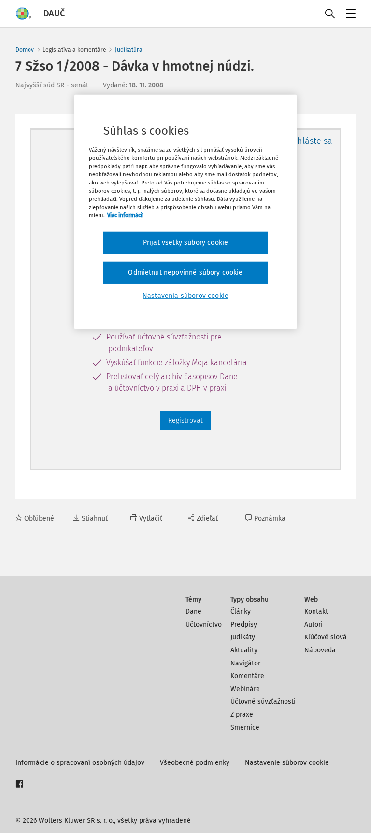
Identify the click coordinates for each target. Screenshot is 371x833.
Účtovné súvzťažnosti (263, 701)
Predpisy (243, 625)
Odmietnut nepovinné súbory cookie (185, 272)
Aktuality (243, 650)
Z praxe (241, 714)
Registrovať (185, 420)
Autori (313, 625)
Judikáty (242, 637)
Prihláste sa (309, 141)
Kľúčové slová (325, 637)
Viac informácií (125, 215)
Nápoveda (320, 650)
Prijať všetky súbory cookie (185, 243)
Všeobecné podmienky (194, 763)
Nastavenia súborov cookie (185, 295)
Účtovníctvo (204, 625)
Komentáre (247, 676)
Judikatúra (129, 49)
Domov (24, 49)
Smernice (244, 727)
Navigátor (245, 663)
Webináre (245, 689)
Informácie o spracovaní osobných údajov (79, 763)
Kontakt (316, 611)
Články (240, 611)
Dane (193, 611)
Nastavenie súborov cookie (287, 763)
